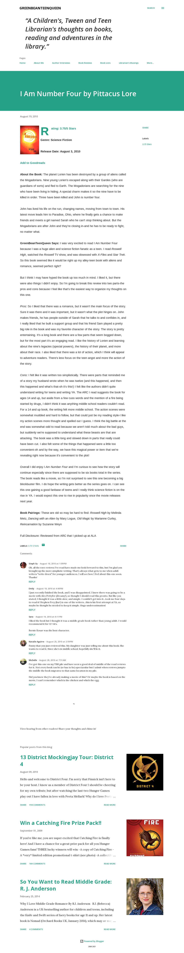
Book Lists (105, 63)
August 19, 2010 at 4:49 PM (50, 588)
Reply (32, 581)
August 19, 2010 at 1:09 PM (53, 563)
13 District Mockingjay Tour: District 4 (66, 761)
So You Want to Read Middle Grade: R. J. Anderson (66, 885)
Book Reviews (85, 63)
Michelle (33, 660)
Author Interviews (61, 63)
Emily (31, 588)
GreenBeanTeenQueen (40, 8)
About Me (39, 63)
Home (22, 63)
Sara (31, 616)
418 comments (37, 804)
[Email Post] (43, 545)
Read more (110, 804)
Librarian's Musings (128, 63)
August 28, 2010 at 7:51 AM (52, 660)
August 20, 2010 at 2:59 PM (59, 641)
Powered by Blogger (94, 941)
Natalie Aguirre (36, 641)
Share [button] (145, 127)
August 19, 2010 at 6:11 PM (49, 616)
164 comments (37, 863)
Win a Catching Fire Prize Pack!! (60, 822)
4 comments (36, 929)
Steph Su (33, 563)
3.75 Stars (147, 144)
